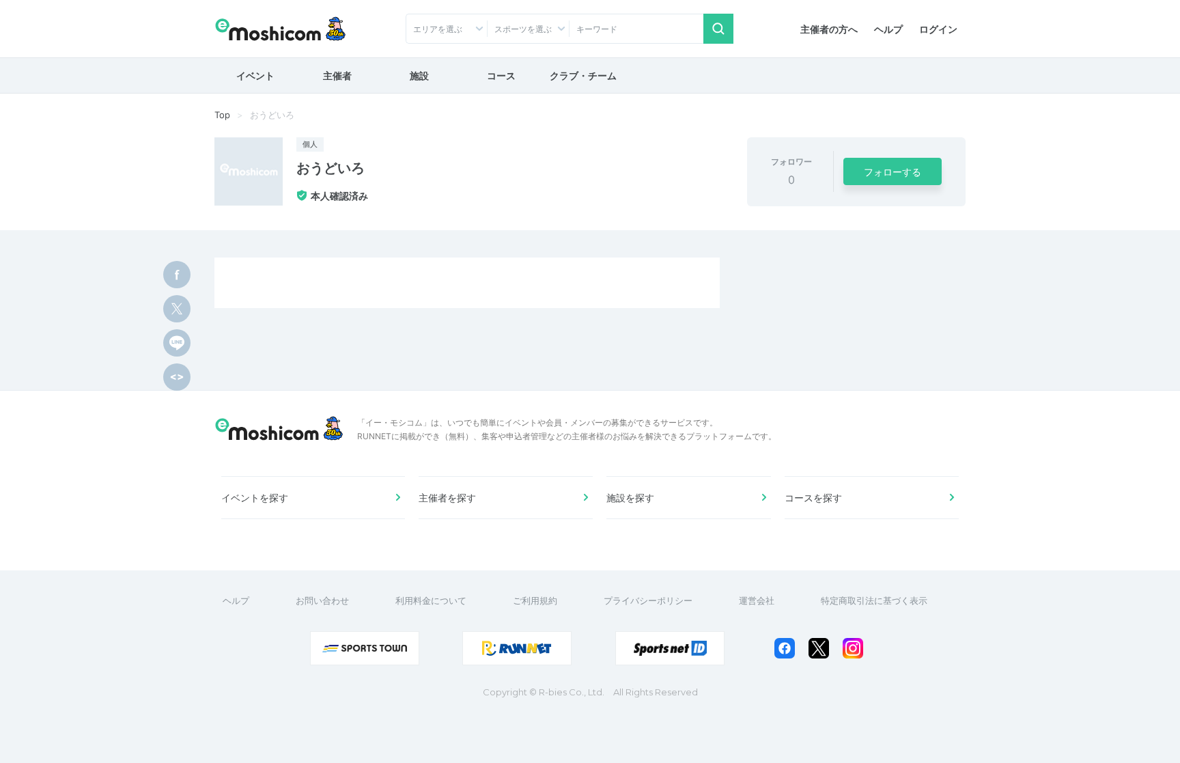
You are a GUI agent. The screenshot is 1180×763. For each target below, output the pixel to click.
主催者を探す (447, 497)
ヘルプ (888, 29)
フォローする (892, 172)
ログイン (938, 29)
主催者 (337, 75)
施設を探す (630, 497)
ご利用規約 (535, 600)
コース (501, 75)
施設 (419, 75)
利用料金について (430, 600)
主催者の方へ (829, 29)
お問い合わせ (322, 600)
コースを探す (813, 497)
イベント (255, 75)
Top (222, 114)
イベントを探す (254, 497)
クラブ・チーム (583, 75)
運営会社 (756, 600)
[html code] (177, 377)
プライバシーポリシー (648, 600)
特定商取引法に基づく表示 (874, 600)
